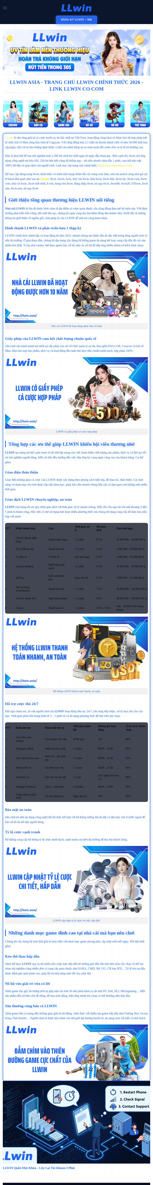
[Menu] (5, 7)
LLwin (9, 137)
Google (44, 178)
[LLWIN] (76, 8)
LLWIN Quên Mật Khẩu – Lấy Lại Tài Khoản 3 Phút (39, 1168)
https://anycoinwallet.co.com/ (115, 165)
